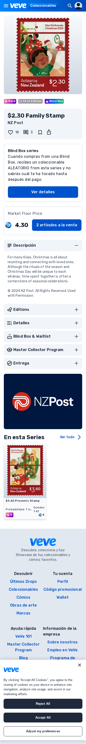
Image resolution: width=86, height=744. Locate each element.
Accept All (43, 717)
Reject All (43, 703)
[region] (43, 700)
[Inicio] (18, 5)
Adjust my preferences (43, 731)
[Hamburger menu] (6, 6)
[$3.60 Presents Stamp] (25, 496)
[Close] (79, 665)
